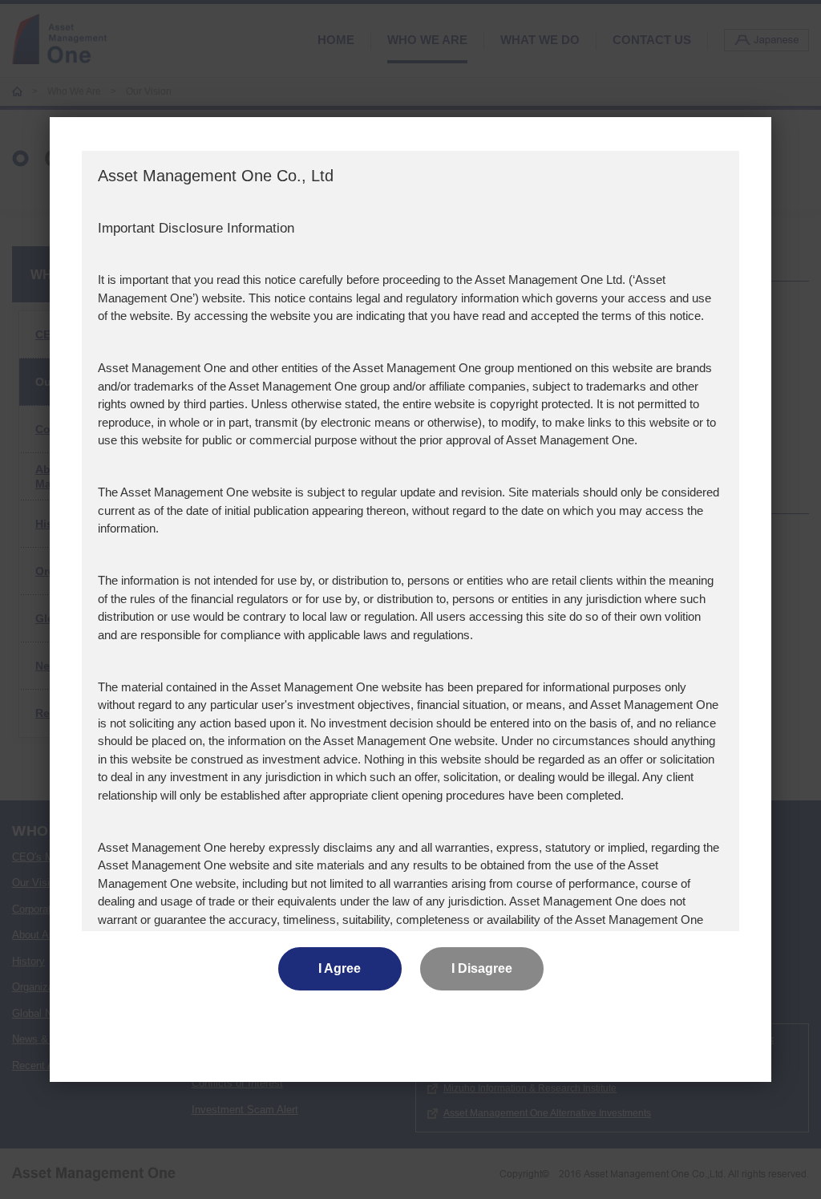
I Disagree (481, 968)
